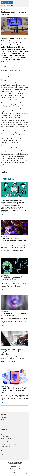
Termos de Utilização (14, 468)
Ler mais (3, 214)
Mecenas (3, 426)
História (2, 419)
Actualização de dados (6, 438)
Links (14, 470)
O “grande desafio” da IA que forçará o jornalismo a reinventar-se (13, 240)
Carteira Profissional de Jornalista (8, 444)
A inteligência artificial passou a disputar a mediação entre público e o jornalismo (14, 352)
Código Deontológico (5, 446)
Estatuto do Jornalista (6, 450)
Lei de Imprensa (4, 448)
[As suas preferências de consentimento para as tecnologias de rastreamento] (26, 473)
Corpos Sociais (4, 423)
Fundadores (3, 431)
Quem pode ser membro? (7, 434)
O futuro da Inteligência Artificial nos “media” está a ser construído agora (13, 390)
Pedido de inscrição (5, 436)
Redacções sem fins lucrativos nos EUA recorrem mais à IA (13, 314)
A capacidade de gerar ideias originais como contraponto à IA (13, 202)
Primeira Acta (4, 421)
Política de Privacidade (14, 466)
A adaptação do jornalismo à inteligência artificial (11, 278)
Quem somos (4, 417)
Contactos (14, 472)
